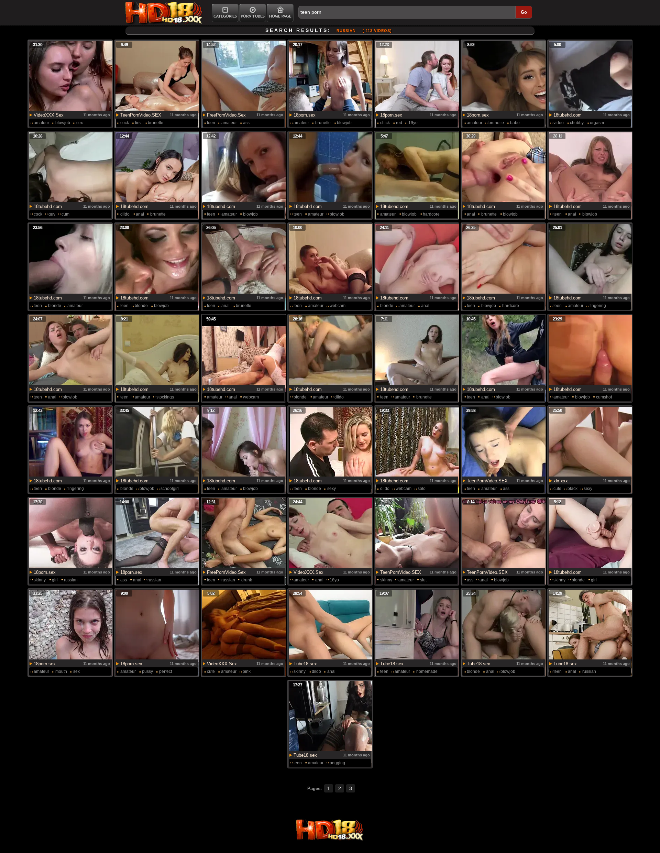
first (138, 122)
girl (55, 580)
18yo (334, 580)
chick (385, 122)
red (399, 122)
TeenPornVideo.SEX (140, 115)
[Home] (280, 13)
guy (51, 214)
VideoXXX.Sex (49, 115)
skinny (40, 580)
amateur (41, 122)
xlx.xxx (560, 480)
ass (246, 122)
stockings (165, 397)
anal (140, 214)
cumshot (604, 397)
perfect (165, 671)
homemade (427, 671)
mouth (61, 671)
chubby (577, 122)
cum (65, 214)
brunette (155, 122)
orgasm (597, 122)
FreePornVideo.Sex (226, 115)
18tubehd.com (567, 115)
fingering (598, 305)
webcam (337, 305)
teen (211, 122)
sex (79, 122)
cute (557, 488)
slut (423, 580)
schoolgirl (170, 488)
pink (247, 671)
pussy (147, 671)
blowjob (62, 122)
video (558, 122)
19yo (413, 122)
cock (124, 122)
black (573, 488)
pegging (337, 763)
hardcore (431, 214)
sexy (331, 488)
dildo (125, 214)
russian (71, 580)
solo (422, 488)
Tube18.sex (305, 663)
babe (515, 122)
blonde (54, 305)
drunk (246, 580)
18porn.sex (305, 115)
